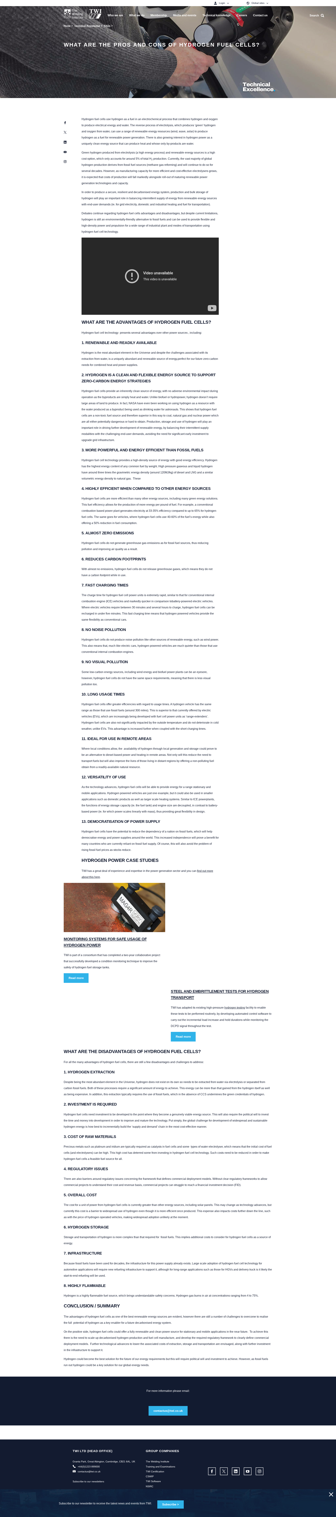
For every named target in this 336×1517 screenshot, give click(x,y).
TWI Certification (155, 1471)
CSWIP (150, 1476)
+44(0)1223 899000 (89, 1466)
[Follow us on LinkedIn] (236, 1471)
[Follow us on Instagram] (259, 1471)
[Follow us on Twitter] (224, 1471)
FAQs (107, 25)
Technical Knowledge (87, 25)
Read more (76, 978)
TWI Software (153, 1481)
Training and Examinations (160, 1466)
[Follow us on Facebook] (212, 1471)
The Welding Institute (157, 1461)
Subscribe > (170, 1504)
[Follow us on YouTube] (247, 1471)
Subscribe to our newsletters (88, 1481)
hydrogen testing (234, 1007)
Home (67, 25)
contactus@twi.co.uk (168, 1410)
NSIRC (149, 1486)
